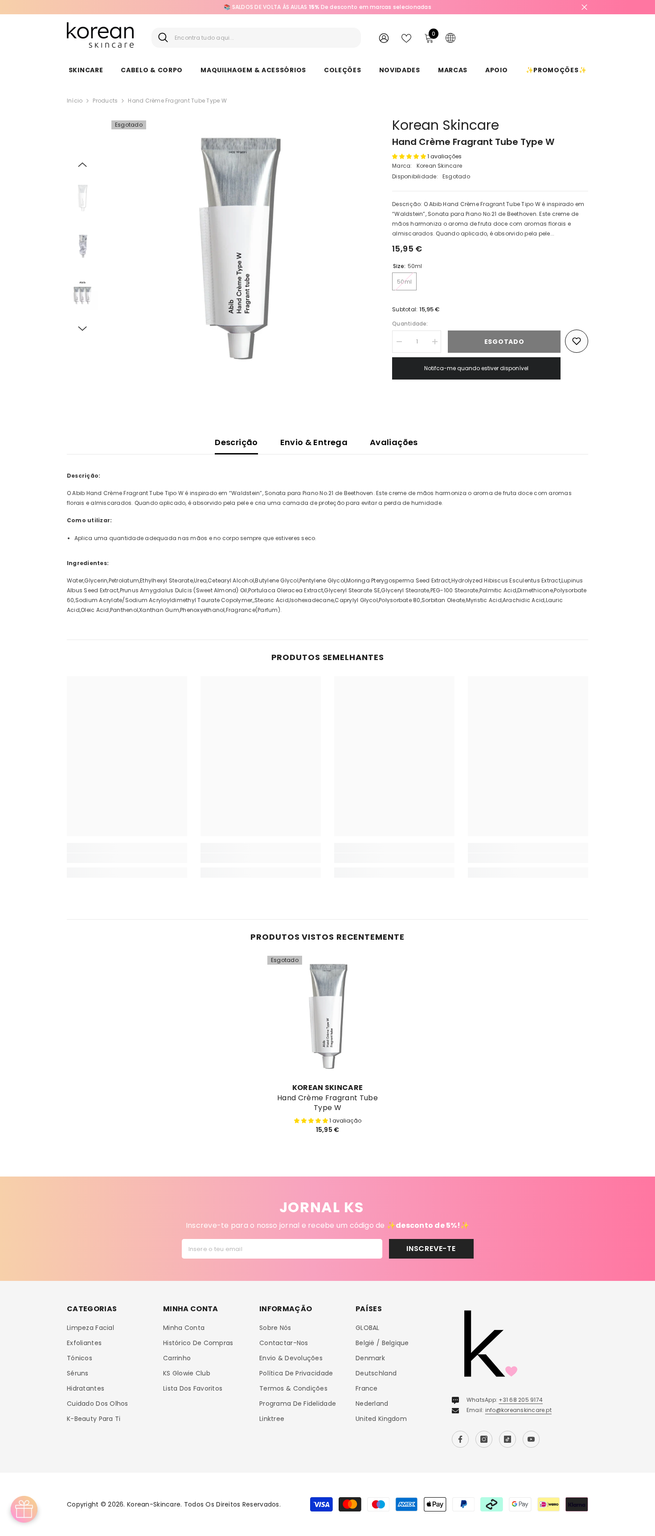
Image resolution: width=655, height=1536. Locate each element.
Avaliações (394, 442)
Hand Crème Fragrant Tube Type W (327, 1103)
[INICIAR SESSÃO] (384, 38)
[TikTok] (507, 1439)
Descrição (236, 442)
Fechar (584, 7)
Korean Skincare (445, 125)
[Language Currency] (450, 37)
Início (74, 100)
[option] (238, 247)
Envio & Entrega (314, 442)
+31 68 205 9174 (521, 1400)
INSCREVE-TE (431, 1248)
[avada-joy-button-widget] (24, 1509)
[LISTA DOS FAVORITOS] (406, 37)
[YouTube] (531, 1439)
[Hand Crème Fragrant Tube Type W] (327, 1016)
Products (105, 100)
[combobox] (264, 38)
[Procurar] (256, 38)
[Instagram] (483, 1439)
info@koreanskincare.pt (518, 1410)
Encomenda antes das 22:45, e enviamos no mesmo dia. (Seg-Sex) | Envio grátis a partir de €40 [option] (327, 7)
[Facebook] (460, 1439)
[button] (82, 164)
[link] (127, 858)
